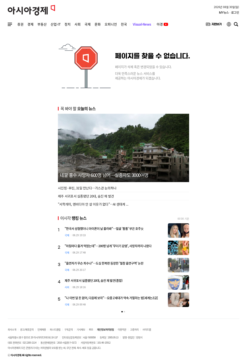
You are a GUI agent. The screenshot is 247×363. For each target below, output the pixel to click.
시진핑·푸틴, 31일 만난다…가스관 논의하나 (87, 188)
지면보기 (214, 25)
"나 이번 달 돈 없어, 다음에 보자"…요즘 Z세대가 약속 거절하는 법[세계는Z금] (111, 297)
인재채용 (41, 329)
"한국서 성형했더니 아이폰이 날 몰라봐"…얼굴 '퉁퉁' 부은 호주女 (104, 228)
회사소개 (12, 329)
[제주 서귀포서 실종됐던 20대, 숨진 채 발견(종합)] (178, 282)
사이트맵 (146, 329)
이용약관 (122, 329)
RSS (91, 329)
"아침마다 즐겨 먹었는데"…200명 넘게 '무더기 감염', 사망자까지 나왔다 (108, 245)
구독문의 (68, 329)
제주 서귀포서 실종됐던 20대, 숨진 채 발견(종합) (94, 280)
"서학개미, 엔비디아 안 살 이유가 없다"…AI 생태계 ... (93, 204)
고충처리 (134, 329)
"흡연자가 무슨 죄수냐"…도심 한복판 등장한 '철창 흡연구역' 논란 (104, 263)
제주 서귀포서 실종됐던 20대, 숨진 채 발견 (86, 196)
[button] (122, 311)
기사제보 (81, 329)
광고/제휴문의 (27, 329)
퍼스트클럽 (55, 329)
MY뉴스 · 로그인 (229, 12)
